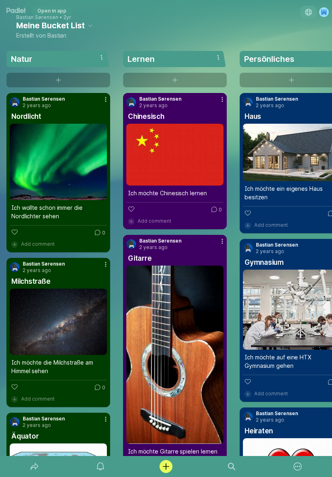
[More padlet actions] (297, 466)
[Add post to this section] (58, 80)
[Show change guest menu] (324, 12)
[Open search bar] (231, 466)
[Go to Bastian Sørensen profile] (14, 102)
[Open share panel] (34, 466)
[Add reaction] (14, 232)
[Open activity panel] (100, 466)
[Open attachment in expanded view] (58, 162)
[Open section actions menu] (101, 57)
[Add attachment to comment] (14, 244)
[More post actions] (100, 102)
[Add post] (166, 466)
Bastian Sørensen (37, 17)
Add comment (38, 244)
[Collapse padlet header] (90, 25)
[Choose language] (308, 12)
